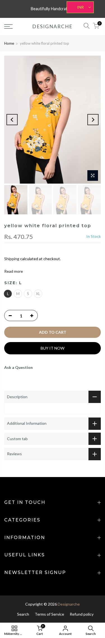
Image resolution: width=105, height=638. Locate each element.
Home (9, 43)
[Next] (93, 119)
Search (23, 614)
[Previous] (12, 119)
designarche (52, 26)
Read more (13, 271)
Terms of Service (49, 614)
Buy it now (52, 348)
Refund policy (82, 614)
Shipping (11, 258)
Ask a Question (18, 367)
